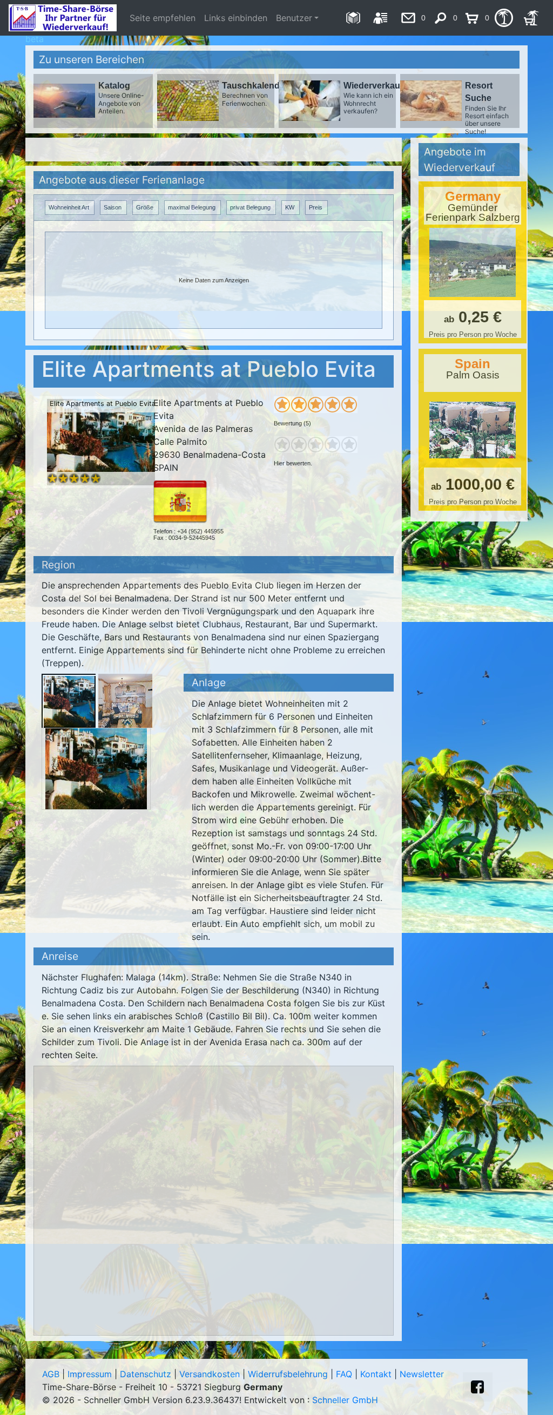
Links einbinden (235, 17)
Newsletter (422, 1374)
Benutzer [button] (294, 17)
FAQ (344, 1374)
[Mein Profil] (380, 18)
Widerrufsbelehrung (288, 1374)
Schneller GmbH (345, 1399)
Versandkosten (209, 1374)
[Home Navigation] (353, 18)
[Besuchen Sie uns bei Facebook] (477, 1387)
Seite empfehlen (162, 17)
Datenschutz (145, 1374)
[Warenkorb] (531, 18)
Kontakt (376, 1374)
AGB (50, 1374)
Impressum (90, 1374)
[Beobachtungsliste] (503, 18)
